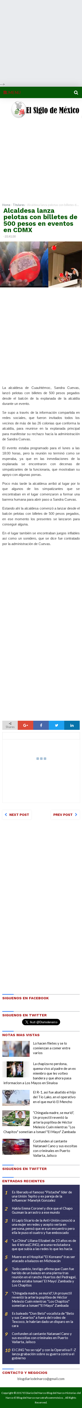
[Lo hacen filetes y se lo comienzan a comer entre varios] (16, 1049)
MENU (14, 92)
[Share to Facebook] (41, 725)
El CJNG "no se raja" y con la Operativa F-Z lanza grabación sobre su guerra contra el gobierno (44, 1354)
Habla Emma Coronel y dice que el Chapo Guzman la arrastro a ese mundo (42, 1210)
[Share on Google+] (25, 725)
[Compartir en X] (56, 725)
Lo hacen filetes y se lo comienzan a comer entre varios (51, 1048)
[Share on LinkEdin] (72, 725)
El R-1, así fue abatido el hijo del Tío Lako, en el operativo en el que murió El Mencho (54, 1097)
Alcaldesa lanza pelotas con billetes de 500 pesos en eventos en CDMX (40, 220)
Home (6, 205)
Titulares (19, 205)
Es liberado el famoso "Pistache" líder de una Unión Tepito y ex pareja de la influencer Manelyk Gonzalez (42, 1196)
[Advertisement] (41, 41)
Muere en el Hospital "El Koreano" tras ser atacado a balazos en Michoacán (43, 1259)
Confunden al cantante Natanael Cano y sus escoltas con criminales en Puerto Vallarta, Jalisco (42, 1338)
